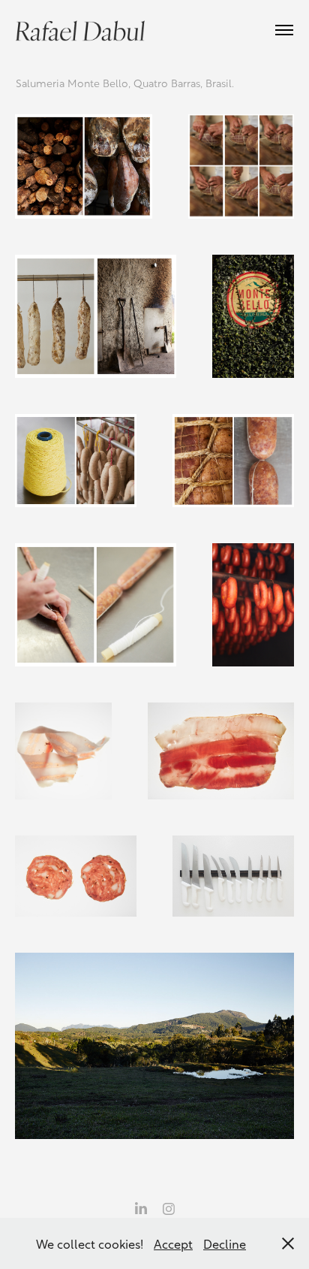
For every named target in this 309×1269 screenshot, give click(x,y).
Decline (224, 1243)
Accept (173, 1243)
